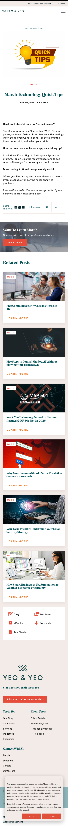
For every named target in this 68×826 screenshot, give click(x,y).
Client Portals (38, 718)
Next (57, 207)
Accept (31, 816)
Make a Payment (40, 723)
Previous (35, 207)
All (47, 207)
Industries (8, 733)
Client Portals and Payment (39, 4)
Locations (8, 760)
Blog (41, 28)
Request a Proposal (41, 728)
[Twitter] (19, 207)
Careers (7, 765)
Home (26, 28)
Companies (9, 723)
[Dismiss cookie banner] (60, 779)
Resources (33, 28)
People (6, 755)
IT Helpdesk (61, 4)
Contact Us (9, 770)
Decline (52, 816)
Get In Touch (15, 242)
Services (7, 728)
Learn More (17, 318)
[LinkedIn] (23, 207)
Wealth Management (13, 821)
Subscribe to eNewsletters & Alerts (25, 699)
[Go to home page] (34, 11)
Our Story (8, 718)
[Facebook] (15, 207)
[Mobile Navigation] (63, 11)
